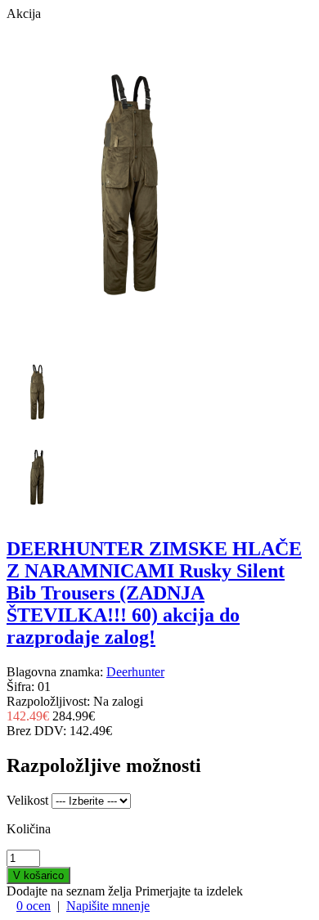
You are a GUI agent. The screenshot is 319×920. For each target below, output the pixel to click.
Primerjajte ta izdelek (189, 891)
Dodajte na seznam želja (69, 891)
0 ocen (33, 906)
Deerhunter (135, 672)
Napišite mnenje (108, 906)
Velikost (27, 800)
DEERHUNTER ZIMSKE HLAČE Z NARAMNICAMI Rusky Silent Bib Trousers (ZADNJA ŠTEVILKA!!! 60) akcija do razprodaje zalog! (154, 593)
